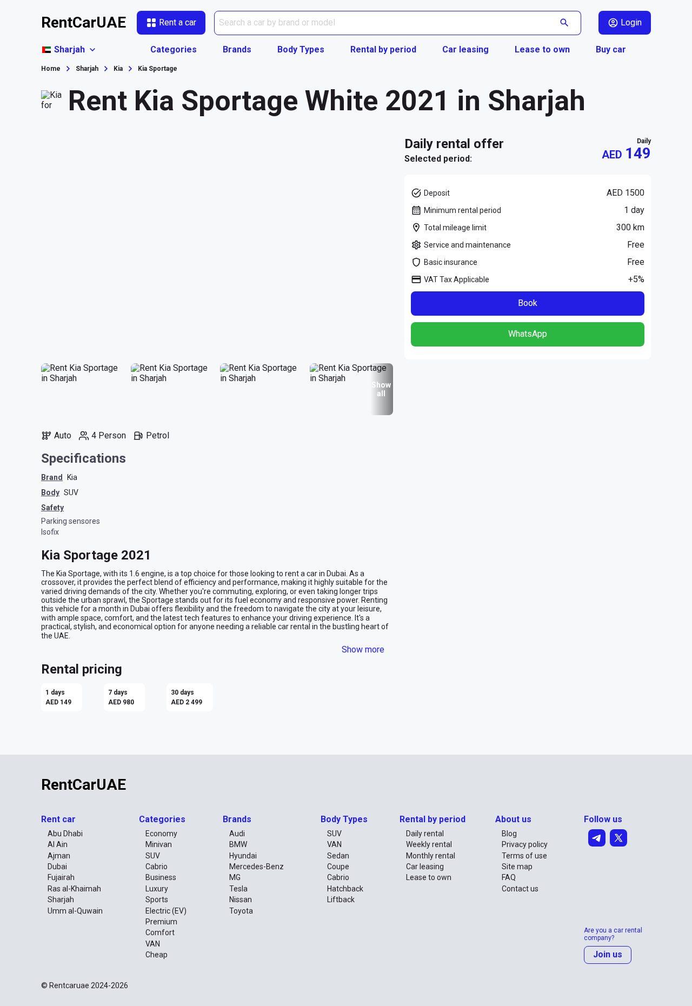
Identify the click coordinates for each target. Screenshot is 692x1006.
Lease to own (542, 49)
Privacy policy (525, 844)
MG (235, 877)
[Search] (564, 23)
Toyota (241, 911)
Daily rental (425, 833)
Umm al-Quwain (75, 911)
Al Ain (58, 844)
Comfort (160, 932)
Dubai (57, 866)
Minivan (158, 844)
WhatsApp (527, 334)
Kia (72, 477)
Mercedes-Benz (256, 866)
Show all (381, 389)
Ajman (59, 855)
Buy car (611, 49)
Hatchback (345, 888)
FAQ (509, 877)
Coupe (338, 866)
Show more (363, 649)
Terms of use (524, 855)
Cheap (156, 954)
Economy (161, 833)
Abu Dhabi (65, 833)
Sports (156, 899)
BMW (238, 844)
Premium (161, 921)
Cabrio (156, 866)
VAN (152, 944)
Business (160, 877)
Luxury (156, 888)
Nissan (240, 899)
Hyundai (243, 855)
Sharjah (61, 899)
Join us (607, 954)
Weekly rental (429, 844)
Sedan (338, 855)
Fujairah (61, 877)
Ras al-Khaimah (74, 888)
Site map (517, 866)
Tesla (238, 888)
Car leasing (465, 49)
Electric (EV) (166, 911)
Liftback (341, 899)
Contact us (520, 888)
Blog (509, 833)
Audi (237, 833)
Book (527, 303)
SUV (71, 492)
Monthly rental (430, 855)
